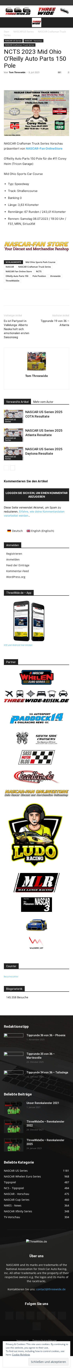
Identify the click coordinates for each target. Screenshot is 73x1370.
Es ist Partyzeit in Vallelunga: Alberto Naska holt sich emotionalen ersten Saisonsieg (16, 329)
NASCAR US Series (23, 31)
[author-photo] (36, 370)
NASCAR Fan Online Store (19, 271)
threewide (55, 276)
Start (6, 31)
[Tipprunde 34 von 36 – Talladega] (13, 1077)
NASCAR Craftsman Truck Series (19, 45)
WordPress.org (15, 577)
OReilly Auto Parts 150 (17, 276)
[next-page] (12, 468)
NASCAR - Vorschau (33, 40)
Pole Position (39, 276)
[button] (6, 22)
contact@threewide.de (51, 1289)
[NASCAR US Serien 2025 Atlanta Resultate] (13, 435)
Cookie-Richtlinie (21, 1354)
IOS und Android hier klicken (18, 645)
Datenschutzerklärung (45, 1340)
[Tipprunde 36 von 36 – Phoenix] (13, 1040)
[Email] (65, 81)
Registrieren (14, 553)
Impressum (23, 1340)
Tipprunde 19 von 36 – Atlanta (54, 323)
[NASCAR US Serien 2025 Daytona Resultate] (13, 453)
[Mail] (41, 1316)
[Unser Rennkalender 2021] (13, 1107)
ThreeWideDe (12, 280)
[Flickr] (20, 1316)
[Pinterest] (38, 81)
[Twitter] (29, 81)
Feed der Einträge (17, 565)
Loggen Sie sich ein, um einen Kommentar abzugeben (37, 494)
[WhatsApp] (56, 81)
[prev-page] (6, 468)
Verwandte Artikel (17, 401)
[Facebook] (20, 81)
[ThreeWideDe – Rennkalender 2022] (13, 1126)
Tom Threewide (17, 72)
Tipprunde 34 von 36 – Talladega (47, 1072)
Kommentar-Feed (17, 571)
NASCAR (10, 266)
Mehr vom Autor (43, 401)
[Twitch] (51, 1316)
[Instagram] (30, 1315)
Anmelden (13, 559)
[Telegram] (47, 81)
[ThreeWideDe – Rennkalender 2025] (13, 1145)
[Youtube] (36, 1326)
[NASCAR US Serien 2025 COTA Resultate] (13, 416)
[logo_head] (36, 250)
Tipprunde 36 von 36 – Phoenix (45, 1035)
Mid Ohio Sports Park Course (40, 262)
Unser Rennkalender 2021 (42, 1103)
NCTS (38, 271)
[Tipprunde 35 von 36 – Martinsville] (13, 1058)
